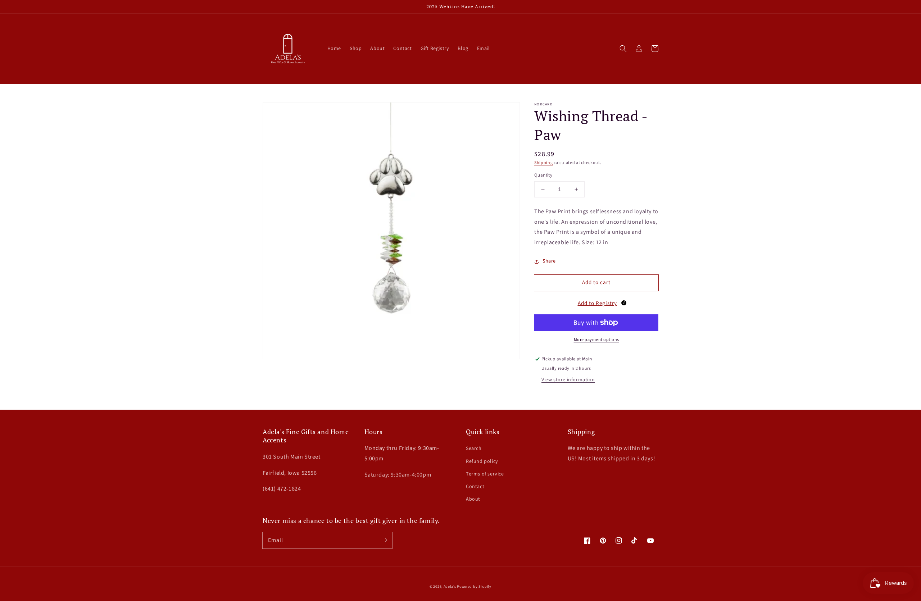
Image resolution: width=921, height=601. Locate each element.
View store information (568, 379)
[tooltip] (623, 302)
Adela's (450, 586)
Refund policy (482, 461)
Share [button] (549, 261)
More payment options (596, 340)
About (473, 499)
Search (474, 448)
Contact (475, 486)
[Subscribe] (384, 540)
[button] (623, 48)
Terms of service (485, 474)
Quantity (543, 175)
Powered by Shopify (474, 586)
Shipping (543, 163)
